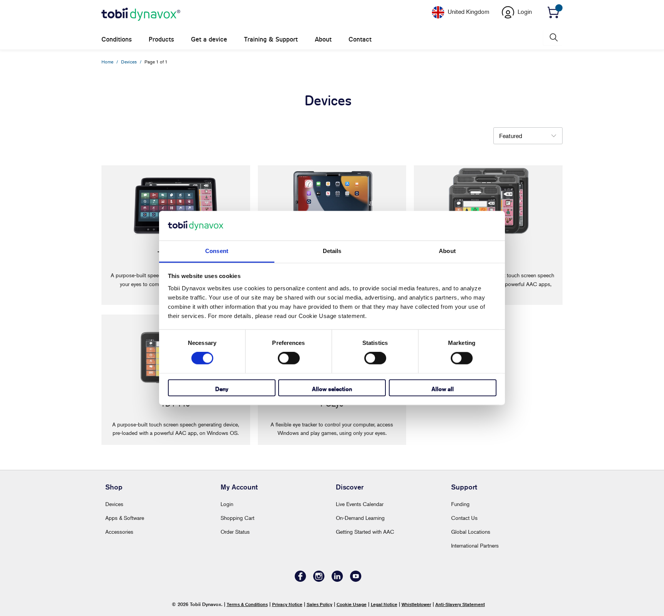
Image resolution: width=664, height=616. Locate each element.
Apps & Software (124, 517)
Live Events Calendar (359, 504)
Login (227, 504)
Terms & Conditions (247, 604)
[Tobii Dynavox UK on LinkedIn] (337, 579)
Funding (460, 504)
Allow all (443, 389)
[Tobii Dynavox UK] (140, 15)
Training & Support (271, 39)
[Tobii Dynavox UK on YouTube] (355, 579)
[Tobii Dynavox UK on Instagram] (318, 579)
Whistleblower (416, 604)
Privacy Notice (287, 604)
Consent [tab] (216, 251)
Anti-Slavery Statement (460, 604)
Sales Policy (319, 604)
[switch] (289, 358)
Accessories (119, 531)
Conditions (116, 39)
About (323, 39)
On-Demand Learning (360, 517)
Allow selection (332, 389)
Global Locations (470, 531)
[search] (553, 37)
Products (161, 39)
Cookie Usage (352, 604)
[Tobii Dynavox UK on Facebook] (300, 579)
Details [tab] (332, 251)
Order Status (235, 531)
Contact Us (464, 517)
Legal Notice (384, 604)
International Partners (475, 545)
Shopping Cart (237, 517)
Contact (360, 39)
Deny (221, 389)
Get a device (209, 39)
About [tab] (447, 251)
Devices (114, 504)
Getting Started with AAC (365, 531)
